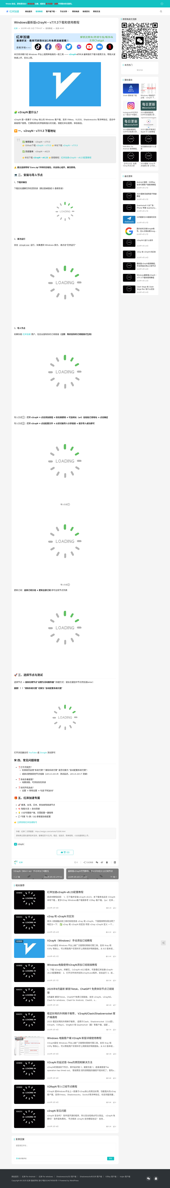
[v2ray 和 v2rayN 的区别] (29, 924)
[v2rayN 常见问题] (29, 1118)
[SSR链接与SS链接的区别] (129, 220)
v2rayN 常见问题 (56, 1110)
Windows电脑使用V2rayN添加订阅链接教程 (72, 964)
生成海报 (89, 862)
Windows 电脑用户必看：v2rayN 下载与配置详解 (148, 96)
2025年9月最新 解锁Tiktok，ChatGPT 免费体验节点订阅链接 (80, 990)
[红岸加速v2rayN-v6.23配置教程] (29, 899)
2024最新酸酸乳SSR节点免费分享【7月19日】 (147, 113)
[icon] (148, 1178)
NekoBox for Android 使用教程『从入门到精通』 (130, 147)
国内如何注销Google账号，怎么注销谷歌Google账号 (146, 230)
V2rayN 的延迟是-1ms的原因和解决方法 (69, 1062)
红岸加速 (27, 334)
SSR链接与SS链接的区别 (146, 217)
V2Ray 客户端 (110, 1176)
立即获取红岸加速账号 (27, 822)
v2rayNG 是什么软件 (145, 240)
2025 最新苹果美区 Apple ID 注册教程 (148, 130)
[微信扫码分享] (97, 862)
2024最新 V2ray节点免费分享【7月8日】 (148, 164)
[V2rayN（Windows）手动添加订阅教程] (29, 948)
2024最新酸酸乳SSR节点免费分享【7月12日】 (130, 130)
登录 (17, 1158)
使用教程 (48, 28)
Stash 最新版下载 (130, 95)
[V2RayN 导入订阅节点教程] (29, 1094)
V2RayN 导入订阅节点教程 (62, 1086)
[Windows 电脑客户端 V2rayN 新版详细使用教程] (29, 1045)
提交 (110, 1158)
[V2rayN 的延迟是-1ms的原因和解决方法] (29, 1070)
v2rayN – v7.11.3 (43, 145)
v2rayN (72, 54)
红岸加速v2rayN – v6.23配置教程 (76, 157)
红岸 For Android (28, 1176)
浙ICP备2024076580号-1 (48, 1180)
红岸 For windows (46, 1176)
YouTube (33, 752)
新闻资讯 (19, 917)
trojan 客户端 (125, 1176)
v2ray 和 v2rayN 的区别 (60, 916)
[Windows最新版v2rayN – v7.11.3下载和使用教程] (129, 278)
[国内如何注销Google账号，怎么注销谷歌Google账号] (129, 231)
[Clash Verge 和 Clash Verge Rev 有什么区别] (129, 289)
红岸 (16, 28)
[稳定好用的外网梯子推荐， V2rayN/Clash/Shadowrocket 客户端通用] (29, 1021)
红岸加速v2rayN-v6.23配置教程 (65, 892)
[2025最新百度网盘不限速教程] (129, 196)
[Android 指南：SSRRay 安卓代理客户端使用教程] (129, 185)
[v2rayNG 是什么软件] (129, 243)
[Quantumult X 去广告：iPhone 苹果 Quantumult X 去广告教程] (129, 208)
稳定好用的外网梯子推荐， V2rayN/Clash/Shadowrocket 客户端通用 (81, 1015)
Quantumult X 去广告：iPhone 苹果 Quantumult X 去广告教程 (146, 207)
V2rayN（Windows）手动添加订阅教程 (69, 940)
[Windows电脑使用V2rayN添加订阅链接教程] (29, 972)
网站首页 (15, 1176)
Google (43, 752)
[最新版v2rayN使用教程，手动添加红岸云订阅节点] (129, 266)
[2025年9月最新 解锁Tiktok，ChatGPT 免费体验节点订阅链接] (29, 996)
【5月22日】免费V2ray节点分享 (130, 164)
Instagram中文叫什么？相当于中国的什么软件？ (131, 113)
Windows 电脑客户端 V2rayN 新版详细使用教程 (74, 1038)
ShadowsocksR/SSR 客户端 (91, 1176)
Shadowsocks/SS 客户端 (66, 1176)
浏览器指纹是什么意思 (148, 147)
